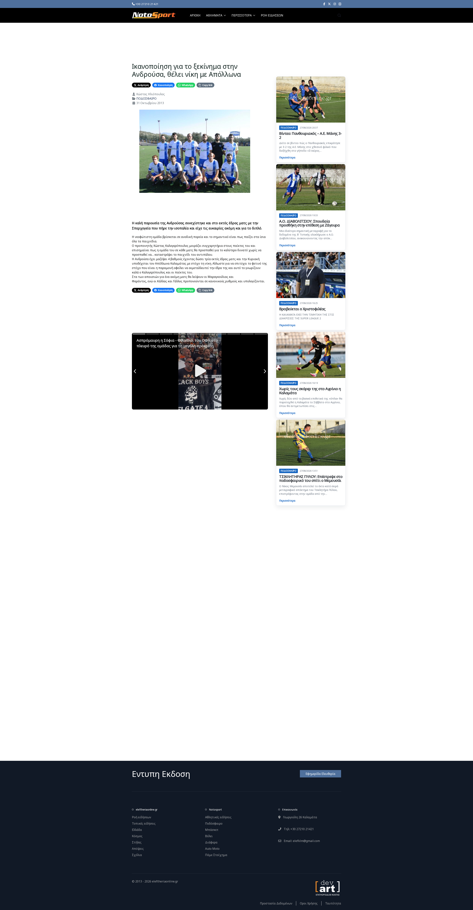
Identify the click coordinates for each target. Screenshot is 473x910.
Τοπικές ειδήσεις (144, 823)
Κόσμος (137, 836)
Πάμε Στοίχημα (216, 855)
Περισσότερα (287, 157)
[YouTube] (340, 4)
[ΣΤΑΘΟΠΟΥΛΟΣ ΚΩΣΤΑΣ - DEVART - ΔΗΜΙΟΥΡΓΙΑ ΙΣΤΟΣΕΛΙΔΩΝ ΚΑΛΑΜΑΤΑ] (327, 888)
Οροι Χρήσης (309, 903)
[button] (339, 15)
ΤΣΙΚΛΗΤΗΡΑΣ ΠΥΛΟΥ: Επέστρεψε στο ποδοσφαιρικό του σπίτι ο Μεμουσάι (310, 478)
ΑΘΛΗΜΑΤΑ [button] (214, 15)
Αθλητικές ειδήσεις (218, 817)
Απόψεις (138, 849)
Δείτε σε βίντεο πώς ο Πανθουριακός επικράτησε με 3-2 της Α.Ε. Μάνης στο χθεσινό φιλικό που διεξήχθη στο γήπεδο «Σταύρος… (309, 146)
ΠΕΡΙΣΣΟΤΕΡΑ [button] (242, 15)
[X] (329, 4)
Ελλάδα (137, 830)
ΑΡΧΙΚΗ (195, 15)
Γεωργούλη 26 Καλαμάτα (299, 817)
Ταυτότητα (333, 903)
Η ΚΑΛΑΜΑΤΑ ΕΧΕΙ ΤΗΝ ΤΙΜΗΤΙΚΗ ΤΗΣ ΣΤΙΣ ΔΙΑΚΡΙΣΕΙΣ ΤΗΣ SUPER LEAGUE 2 (306, 316)
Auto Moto (212, 849)
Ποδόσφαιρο (213, 823)
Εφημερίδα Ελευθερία (320, 774)
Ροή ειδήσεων (141, 817)
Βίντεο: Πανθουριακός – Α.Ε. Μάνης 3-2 (310, 135)
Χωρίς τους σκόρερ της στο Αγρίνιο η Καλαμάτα (310, 390)
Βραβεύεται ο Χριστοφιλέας (302, 308)
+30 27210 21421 (147, 4)
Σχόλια (137, 855)
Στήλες (137, 842)
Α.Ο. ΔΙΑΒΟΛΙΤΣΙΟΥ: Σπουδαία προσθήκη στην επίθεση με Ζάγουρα (309, 223)
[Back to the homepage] (154, 15)
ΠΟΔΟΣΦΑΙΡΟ (146, 99)
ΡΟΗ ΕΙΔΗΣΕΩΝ (272, 15)
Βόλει (209, 836)
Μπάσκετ (211, 830)
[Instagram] (335, 4)
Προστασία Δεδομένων (276, 903)
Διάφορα (211, 842)
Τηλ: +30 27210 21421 (298, 829)
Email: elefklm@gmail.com (301, 841)
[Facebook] (324, 4)
